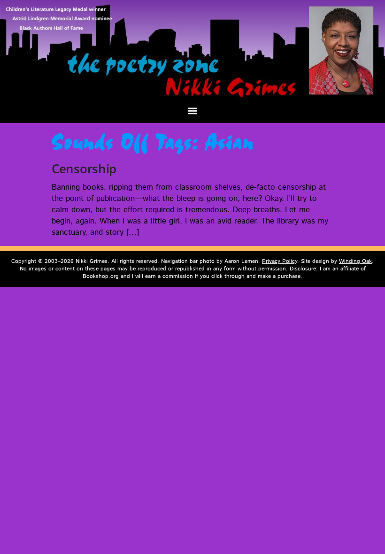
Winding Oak (355, 261)
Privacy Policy (279, 261)
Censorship (84, 168)
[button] (192, 110)
